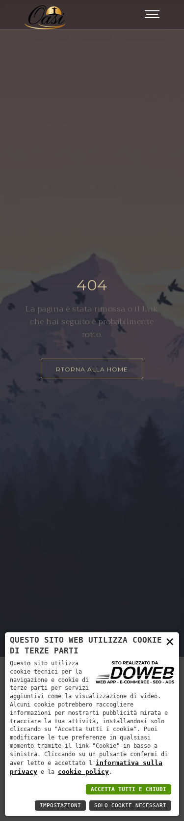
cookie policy (83, 771)
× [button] (169, 641)
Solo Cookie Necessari (130, 805)
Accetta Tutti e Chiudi (128, 789)
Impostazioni (60, 805)
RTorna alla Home (92, 369)
